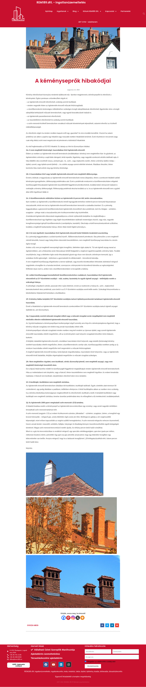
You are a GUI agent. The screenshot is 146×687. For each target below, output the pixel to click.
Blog (75, 11)
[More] (82, 618)
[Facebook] (63, 618)
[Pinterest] (68, 618)
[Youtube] (53, 664)
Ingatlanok (61, 11)
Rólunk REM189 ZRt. (91, 11)
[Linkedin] (61, 664)
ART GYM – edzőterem (87, 22)
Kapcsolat (109, 11)
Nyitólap (49, 11)
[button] (144, 14)
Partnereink (126, 11)
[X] (78, 618)
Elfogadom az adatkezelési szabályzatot (101, 661)
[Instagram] (73, 618)
